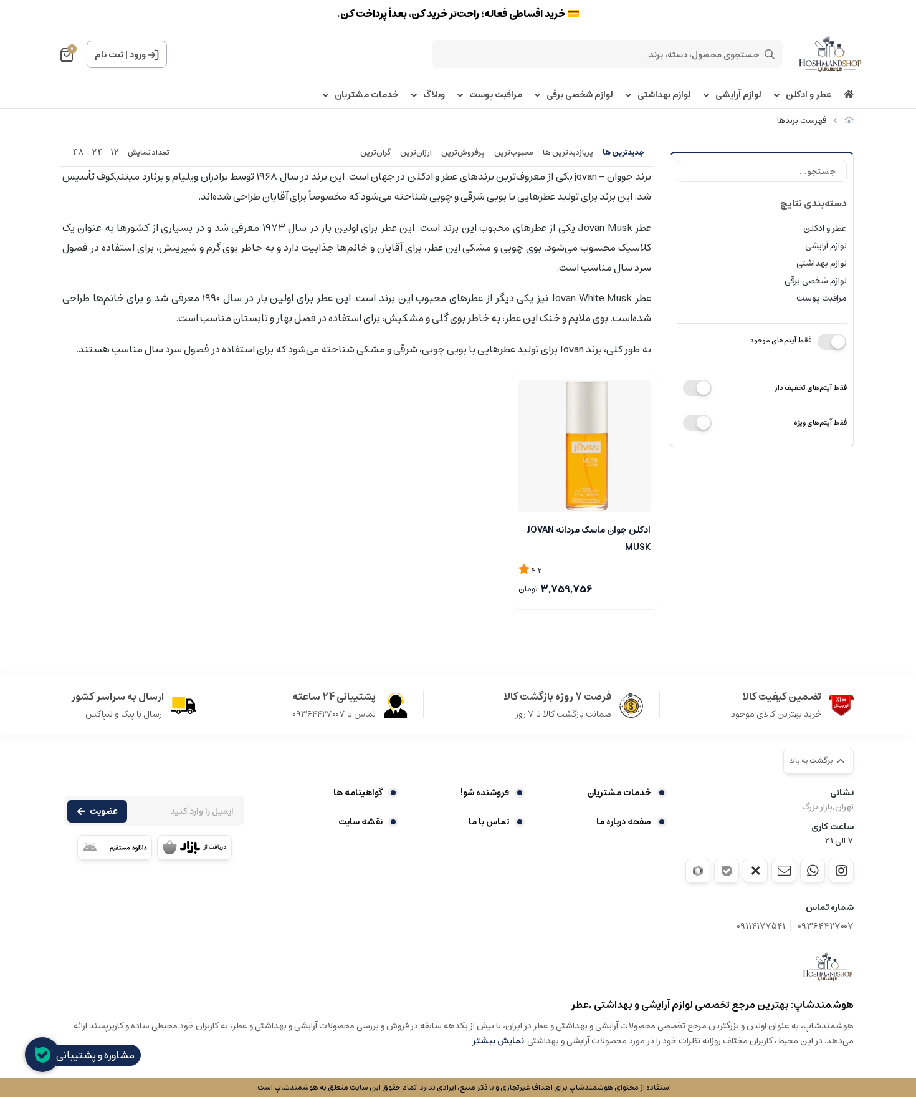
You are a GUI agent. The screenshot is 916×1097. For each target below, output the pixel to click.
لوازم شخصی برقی (579, 95)
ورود (138, 54)
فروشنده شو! (484, 792)
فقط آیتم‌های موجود (780, 340)
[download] (114, 847)
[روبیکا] (697, 871)
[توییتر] (755, 870)
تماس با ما (489, 822)
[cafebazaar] (194, 847)
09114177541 (761, 926)
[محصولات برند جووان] (828, 967)
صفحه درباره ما (623, 822)
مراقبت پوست (495, 95)
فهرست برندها (801, 121)
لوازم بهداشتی (664, 95)
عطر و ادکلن (808, 95)
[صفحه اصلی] (849, 121)
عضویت (104, 811)
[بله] (726, 871)
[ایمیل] (783, 870)
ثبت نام (109, 54)
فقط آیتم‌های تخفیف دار (811, 388)
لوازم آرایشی (738, 95)
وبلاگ (434, 95)
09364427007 (826, 926)
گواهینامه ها (358, 792)
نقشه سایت (360, 822)
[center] (770, 54)
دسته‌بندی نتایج (813, 203)
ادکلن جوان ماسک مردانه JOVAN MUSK (589, 538)
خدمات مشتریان (367, 95)
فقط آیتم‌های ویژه (820, 422)
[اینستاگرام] (841, 870)
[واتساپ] (812, 870)
